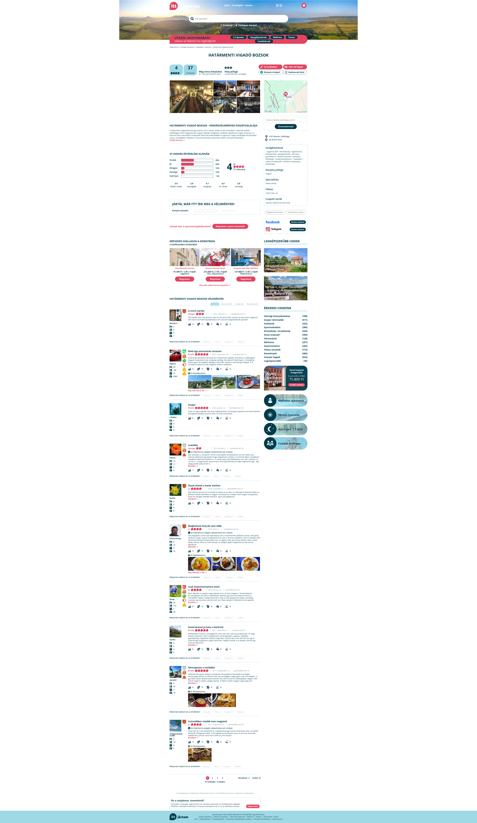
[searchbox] (238, 18)
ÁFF (196, 819)
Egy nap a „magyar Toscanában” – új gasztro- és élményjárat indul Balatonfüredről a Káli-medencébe (285, 292)
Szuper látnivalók (271, 260)
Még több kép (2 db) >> (197, 390)
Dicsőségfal (237, 5)
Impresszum (277, 819)
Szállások (269, 323)
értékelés (190, 69)
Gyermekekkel (272, 327)
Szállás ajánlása (205, 817)
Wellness (277, 37)
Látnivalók (267, 817)
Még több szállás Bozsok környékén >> (215, 285)
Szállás (258, 817)
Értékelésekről (218, 819)
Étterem (250, 817)
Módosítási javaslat (295, 212)
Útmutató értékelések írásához (239, 819)
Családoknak (264, 41)
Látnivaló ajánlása (237, 817)
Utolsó (255, 778)
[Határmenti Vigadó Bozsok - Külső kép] (200, 382)
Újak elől (215, 304)
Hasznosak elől (226, 304)
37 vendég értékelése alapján (189, 154)
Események (270, 353)
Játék (227, 5)
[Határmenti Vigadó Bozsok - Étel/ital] (248, 382)
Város (276, 817)
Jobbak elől (239, 304)
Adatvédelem (204, 819)
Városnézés (270, 338)
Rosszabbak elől (252, 304)
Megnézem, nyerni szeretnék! (230, 226)
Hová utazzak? (285, 260)
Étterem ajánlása (221, 817)
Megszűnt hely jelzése (275, 212)
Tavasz (291, 37)
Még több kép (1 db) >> (197, 572)
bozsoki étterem (209, 74)
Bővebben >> (193, 466)
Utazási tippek (270, 262)
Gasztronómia (270, 283)
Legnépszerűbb (283, 262)
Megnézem (184, 279)
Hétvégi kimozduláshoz (291, 259)
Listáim (249, 5)
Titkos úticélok (297, 260)
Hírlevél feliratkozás (262, 819)
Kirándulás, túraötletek (287, 281)
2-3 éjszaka (238, 37)
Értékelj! (228, 25)
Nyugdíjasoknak (258, 37)
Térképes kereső (247, 25)
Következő (242, 778)
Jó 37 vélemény (239, 167)
